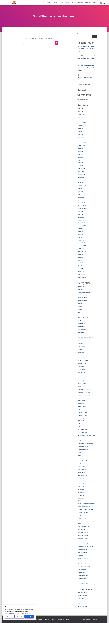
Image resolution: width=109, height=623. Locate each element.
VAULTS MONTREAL (82, 592)
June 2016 (80, 260)
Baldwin (80, 303)
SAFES (79, 523)
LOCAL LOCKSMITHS (83, 446)
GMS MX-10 (81, 420)
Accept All (29, 616)
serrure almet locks (83, 532)
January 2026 (81, 117)
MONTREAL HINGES (82, 475)
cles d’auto (80, 349)
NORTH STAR (81, 495)
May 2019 (80, 191)
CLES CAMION (81, 346)
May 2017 (80, 234)
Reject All (19, 616)
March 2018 (81, 217)
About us (80, 2)
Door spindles (81, 372)
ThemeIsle (94, 619)
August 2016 (81, 254)
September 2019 (82, 185)
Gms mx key (81, 418)
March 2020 (81, 177)
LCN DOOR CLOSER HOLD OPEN (85, 443)
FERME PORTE (81, 400)
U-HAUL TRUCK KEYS (83, 584)
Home (43, 2)
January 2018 (81, 223)
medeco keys (81, 472)
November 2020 (82, 174)
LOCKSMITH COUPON (83, 458)
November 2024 (82, 142)
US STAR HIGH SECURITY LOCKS (85, 589)
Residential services (83, 521)
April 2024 (80, 154)
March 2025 (81, 137)
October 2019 (81, 183)
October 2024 (81, 145)
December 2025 (82, 120)
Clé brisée (80, 343)
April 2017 (80, 237)
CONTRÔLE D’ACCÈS (83, 360)
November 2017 (82, 225)
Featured (80, 398)
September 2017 (82, 228)
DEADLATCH (81, 366)
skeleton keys (81, 572)
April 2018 (80, 214)
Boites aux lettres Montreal (84, 317)
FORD (79, 409)
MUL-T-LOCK (81, 486)
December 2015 (82, 277)
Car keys (80, 340)
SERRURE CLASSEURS (83, 538)
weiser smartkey (82, 604)
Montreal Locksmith (83, 478)
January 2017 (81, 243)
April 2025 (80, 134)
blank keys (80, 306)
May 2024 (80, 151)
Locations (73, 2)
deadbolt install (82, 363)
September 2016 (82, 251)
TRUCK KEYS (81, 581)
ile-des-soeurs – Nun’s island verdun (87, 435)
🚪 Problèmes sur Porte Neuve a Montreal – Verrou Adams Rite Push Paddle (86, 68)
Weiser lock (81, 598)
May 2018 (80, 211)
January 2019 (81, 203)
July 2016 (80, 257)
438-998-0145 (81, 286)
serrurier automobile (83, 543)
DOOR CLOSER (81, 369)
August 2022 (81, 160)
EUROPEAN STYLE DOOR (84, 389)
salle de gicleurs (82, 529)
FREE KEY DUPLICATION (83, 412)
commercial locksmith (83, 358)
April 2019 (80, 194)
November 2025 (82, 122)
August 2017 (81, 231)
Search (79, 33)
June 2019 (80, 188)
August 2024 (81, 148)
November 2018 (82, 208)
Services (49, 2)
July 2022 (80, 162)
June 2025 (80, 131)
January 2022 (81, 168)
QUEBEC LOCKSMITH (83, 512)
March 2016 (81, 268)
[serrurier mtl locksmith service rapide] (14, 3)
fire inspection (81, 403)
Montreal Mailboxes (83, 483)
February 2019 (81, 200)
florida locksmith (82, 406)
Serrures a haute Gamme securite (86, 541)
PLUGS (79, 501)
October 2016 (81, 248)
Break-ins (80, 320)
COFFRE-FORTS (82, 355)
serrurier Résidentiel (83, 558)
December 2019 (82, 180)
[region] (19, 612)
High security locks (82, 429)
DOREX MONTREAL (82, 375)
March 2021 (81, 171)
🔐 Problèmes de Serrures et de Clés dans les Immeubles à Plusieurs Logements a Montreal (87, 58)
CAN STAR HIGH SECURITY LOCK (85, 338)
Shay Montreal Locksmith (84, 564)
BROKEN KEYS (81, 323)
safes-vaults (56, 2)
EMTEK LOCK (81, 386)
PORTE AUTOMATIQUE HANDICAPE (86, 503)
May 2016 (80, 263)
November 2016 (82, 245)
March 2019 (81, 197)
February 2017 (81, 240)
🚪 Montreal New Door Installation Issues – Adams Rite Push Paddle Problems (86, 77)
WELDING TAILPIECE (83, 606)
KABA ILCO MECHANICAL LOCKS (85, 438)
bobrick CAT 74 (81, 315)
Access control (81, 289)
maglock (80, 463)
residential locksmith (83, 518)
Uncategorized (81, 586)
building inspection (82, 329)
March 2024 (81, 157)
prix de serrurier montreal (84, 506)
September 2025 (82, 125)
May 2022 (80, 165)
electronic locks (82, 383)
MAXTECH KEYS (82, 466)
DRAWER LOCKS (82, 378)
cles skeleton (81, 352)
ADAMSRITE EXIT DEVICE (84, 292)
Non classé (81, 489)
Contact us (87, 2)
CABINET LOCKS (82, 335)
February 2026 (81, 114)
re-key (79, 515)
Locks (79, 452)
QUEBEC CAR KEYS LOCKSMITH (85, 509)
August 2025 (81, 128)
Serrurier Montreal (82, 552)
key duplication (81, 440)
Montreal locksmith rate (84, 84)
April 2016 (80, 265)
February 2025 (81, 140)
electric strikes (81, 380)
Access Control (65, 2)
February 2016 (81, 271)
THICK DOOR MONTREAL (84, 575)
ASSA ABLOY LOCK (82, 297)
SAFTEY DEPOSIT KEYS (83, 526)
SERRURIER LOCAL (82, 549)
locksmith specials (82, 461)
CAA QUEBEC (81, 332)
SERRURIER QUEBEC (83, 555)
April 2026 (80, 108)
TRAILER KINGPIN (82, 578)
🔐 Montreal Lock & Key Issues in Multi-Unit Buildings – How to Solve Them (86, 49)
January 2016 (81, 274)
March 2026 (81, 111)
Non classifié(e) (82, 492)
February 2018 (81, 220)
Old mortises (81, 498)
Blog (94, 2)
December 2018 (82, 205)
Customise (9, 616)
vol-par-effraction (82, 595)
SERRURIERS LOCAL (83, 561)
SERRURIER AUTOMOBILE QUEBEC (86, 546)
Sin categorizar (82, 569)
